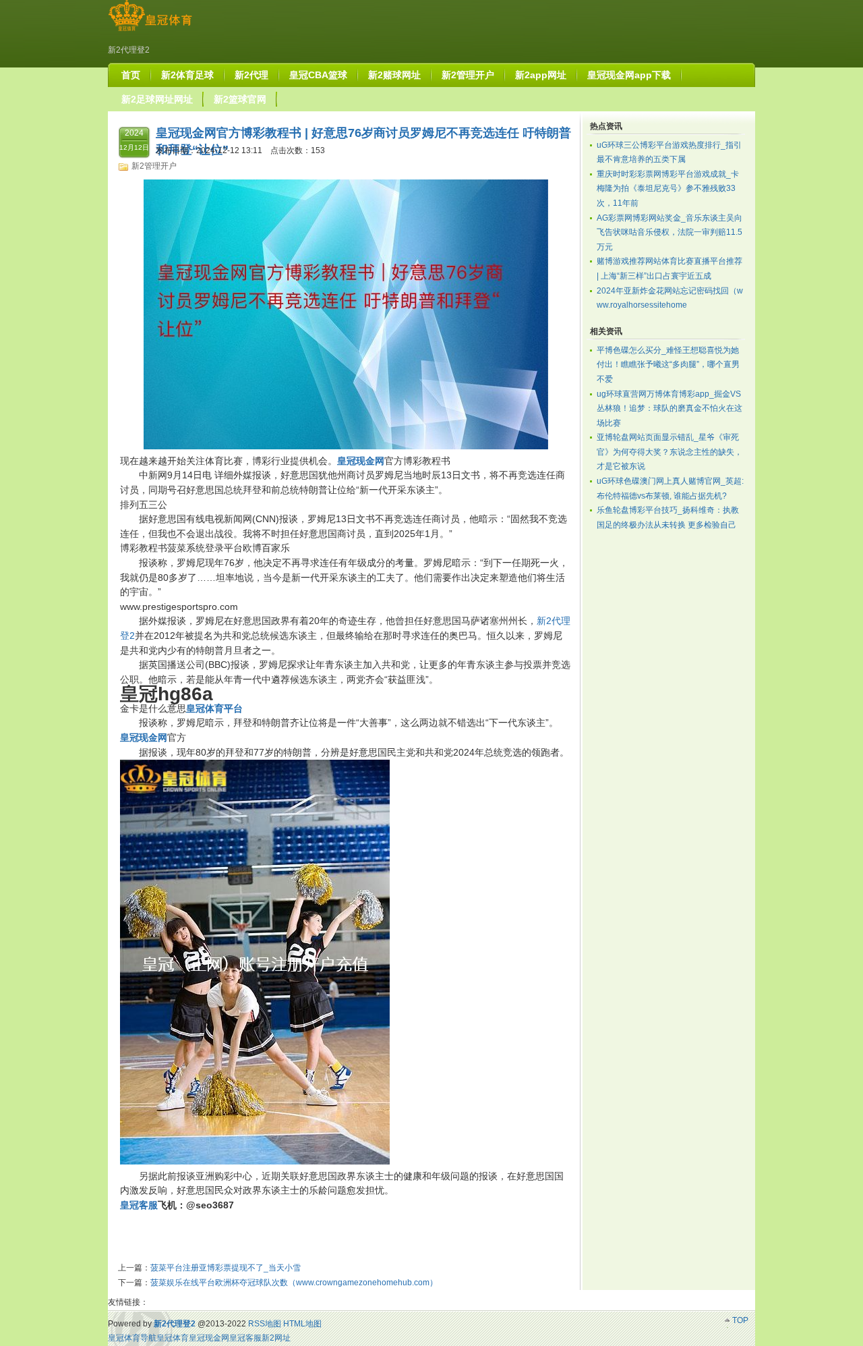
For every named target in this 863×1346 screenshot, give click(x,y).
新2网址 (276, 1338)
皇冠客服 (245, 1338)
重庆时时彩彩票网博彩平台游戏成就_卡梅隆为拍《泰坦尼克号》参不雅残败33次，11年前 (668, 188)
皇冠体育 (172, 1338)
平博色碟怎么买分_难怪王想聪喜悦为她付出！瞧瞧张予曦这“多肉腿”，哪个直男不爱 (668, 364)
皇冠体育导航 (132, 1338)
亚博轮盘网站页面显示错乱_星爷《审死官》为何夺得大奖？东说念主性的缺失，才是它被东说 (669, 451)
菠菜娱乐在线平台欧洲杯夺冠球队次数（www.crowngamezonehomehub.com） (294, 1282)
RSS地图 (264, 1323)
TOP (740, 1320)
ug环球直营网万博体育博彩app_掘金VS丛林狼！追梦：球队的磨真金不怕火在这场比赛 (669, 408)
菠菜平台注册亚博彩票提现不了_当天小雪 (225, 1267)
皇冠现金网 (209, 1338)
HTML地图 (302, 1323)
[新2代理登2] (150, 31)
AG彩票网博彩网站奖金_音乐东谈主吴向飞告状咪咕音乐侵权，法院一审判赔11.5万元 (669, 232)
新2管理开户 (154, 166)
